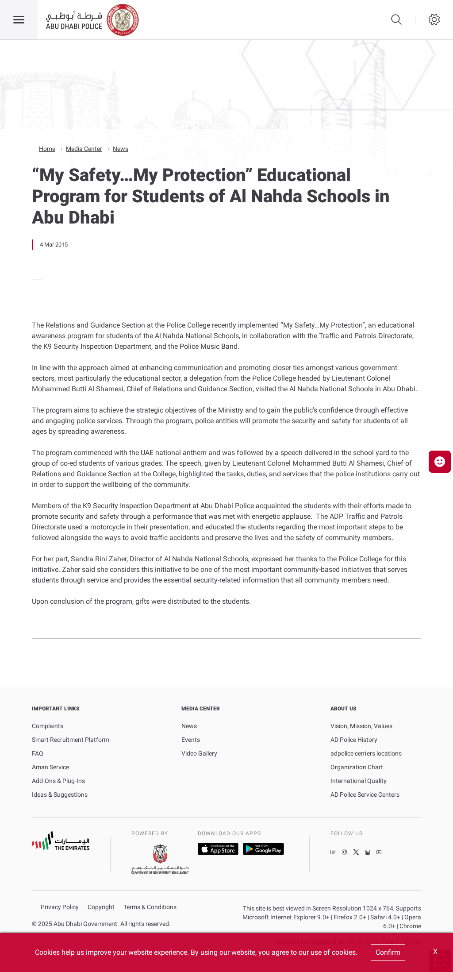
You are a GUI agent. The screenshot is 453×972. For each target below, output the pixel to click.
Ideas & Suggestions (60, 794)
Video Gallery (199, 753)
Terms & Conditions (150, 907)
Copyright (101, 907)
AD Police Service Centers (364, 794)
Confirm (388, 952)
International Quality (358, 780)
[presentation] (34, 279)
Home (47, 148)
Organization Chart (356, 767)
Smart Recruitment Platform (70, 739)
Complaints (47, 725)
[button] (440, 462)
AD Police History (353, 739)
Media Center (84, 148)
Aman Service (50, 767)
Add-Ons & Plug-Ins (58, 780)
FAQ (37, 753)
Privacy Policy (60, 907)
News (120, 148)
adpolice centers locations (366, 753)
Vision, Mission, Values (361, 725)
